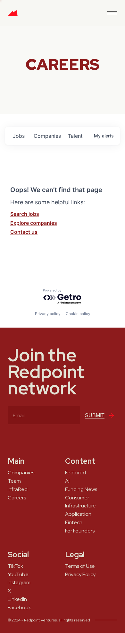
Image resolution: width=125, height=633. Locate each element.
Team (14, 481)
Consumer (77, 498)
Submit (94, 415)
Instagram (19, 582)
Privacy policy (48, 313)
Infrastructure (80, 506)
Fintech (73, 522)
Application (78, 514)
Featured (75, 473)
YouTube (18, 574)
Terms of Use (80, 566)
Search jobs (24, 214)
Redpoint (13, 15)
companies (47, 136)
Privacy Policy (80, 574)
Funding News (81, 489)
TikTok (15, 566)
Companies (21, 473)
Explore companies (33, 223)
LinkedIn (17, 599)
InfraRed (18, 489)
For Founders (80, 531)
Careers (17, 498)
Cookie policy (78, 313)
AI (67, 481)
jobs (19, 136)
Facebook (19, 607)
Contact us (24, 232)
